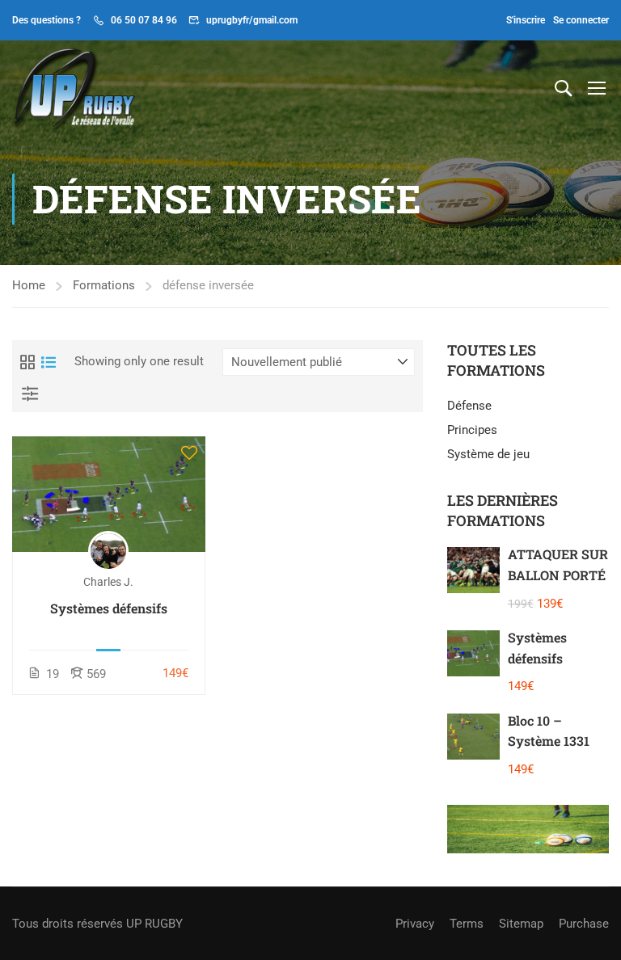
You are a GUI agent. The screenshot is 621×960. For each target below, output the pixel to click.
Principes (472, 430)
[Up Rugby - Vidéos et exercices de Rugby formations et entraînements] (74, 86)
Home (28, 285)
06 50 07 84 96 (144, 20)
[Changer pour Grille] (27, 362)
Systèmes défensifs (108, 608)
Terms (467, 923)
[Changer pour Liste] (48, 362)
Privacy (414, 923)
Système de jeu (488, 454)
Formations (104, 285)
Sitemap (521, 923)
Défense (469, 405)
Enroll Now (108, 493)
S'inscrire (525, 20)
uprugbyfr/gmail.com (252, 20)
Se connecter (581, 20)
